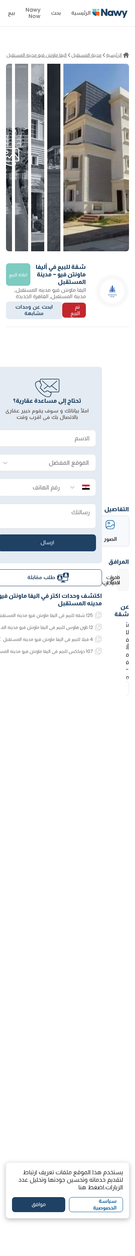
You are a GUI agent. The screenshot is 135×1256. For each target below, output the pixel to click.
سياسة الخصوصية (105, 1204)
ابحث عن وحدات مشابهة (34, 310)
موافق (39, 1204)
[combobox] (55, 463)
